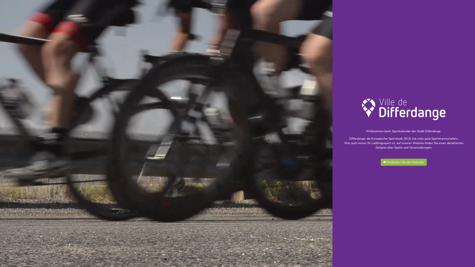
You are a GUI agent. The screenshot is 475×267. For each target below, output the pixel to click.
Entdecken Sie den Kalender (405, 162)
